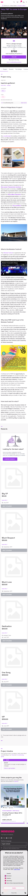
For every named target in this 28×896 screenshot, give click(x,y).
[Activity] (20, 2)
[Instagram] (9, 838)
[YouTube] (6, 838)
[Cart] (17, 2)
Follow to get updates (9, 768)
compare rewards (9, 459)
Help (13, 755)
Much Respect (8, 538)
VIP (3, 717)
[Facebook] (1, 838)
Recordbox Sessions (14, 194)
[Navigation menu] (26, 2)
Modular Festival (8, 253)
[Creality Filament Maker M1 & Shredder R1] (13, 796)
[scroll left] (3, 28)
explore (16, 781)
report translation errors (14, 848)
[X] (4, 838)
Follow (14, 57)
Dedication (7, 626)
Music (3, 90)
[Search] (14, 2)
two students (17, 205)
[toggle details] (24, 823)
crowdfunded (7, 136)
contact (9, 85)
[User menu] (23, 2)
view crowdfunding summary (14, 62)
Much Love (7, 582)
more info (3, 85)
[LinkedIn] (11, 838)
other (3, 96)
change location (21, 5)
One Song (6, 672)
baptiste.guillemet (7, 13)
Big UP (5, 493)
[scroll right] (25, 28)
